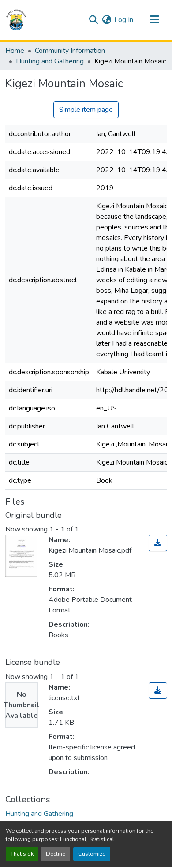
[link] (158, 543)
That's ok (22, 854)
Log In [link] (123, 20)
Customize (91, 854)
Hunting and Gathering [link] (50, 61)
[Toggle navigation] (154, 19)
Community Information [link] (70, 50)
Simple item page (86, 109)
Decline (55, 854)
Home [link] (14, 50)
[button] (16, 20)
